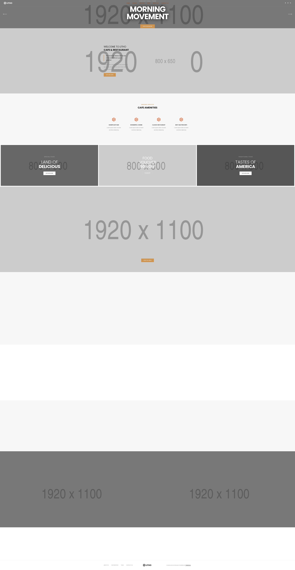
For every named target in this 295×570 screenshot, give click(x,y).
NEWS (148, 3)
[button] (110, 75)
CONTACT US (164, 3)
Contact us (129, 565)
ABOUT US (155, 3)
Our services (114, 565)
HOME (128, 3)
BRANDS (134, 3)
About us (106, 565)
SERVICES (142, 3)
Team (122, 565)
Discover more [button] (147, 26)
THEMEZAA (188, 565)
